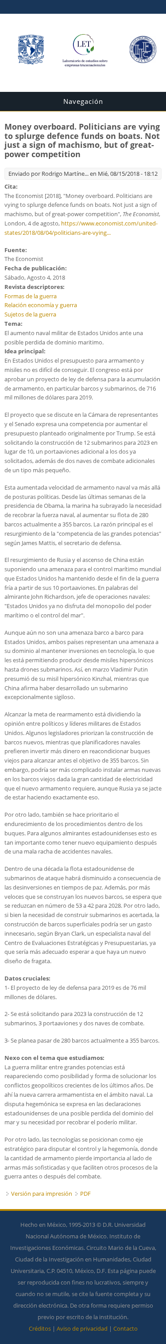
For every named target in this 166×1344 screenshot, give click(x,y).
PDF (85, 1194)
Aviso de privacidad (82, 1328)
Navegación (83, 101)
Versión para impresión (41, 1194)
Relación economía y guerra (40, 305)
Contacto (125, 1328)
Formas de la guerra (30, 296)
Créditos (40, 1328)
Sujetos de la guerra (30, 314)
